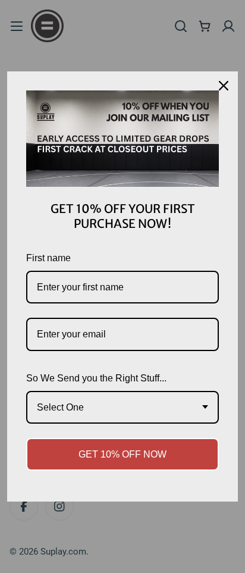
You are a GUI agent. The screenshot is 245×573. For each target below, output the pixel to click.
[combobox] (122, 407)
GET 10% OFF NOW (122, 454)
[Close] (223, 85)
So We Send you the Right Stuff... (96, 378)
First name (48, 258)
